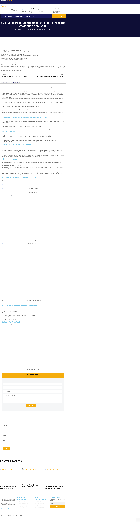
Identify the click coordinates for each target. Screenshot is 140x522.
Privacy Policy (45, 514)
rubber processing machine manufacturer (16, 70)
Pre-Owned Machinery (19, 16)
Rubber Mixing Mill (38, 501)
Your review (5, 425)
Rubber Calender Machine (39, 509)
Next (62, 74)
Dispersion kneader (8, 67)
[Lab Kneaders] (4, 6)
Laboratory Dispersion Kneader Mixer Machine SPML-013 (54, 487)
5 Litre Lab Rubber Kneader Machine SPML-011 (30, 486)
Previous (4, 74)
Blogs (55, 514)
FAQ (59, 514)
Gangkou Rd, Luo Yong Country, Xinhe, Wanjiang (57, 9)
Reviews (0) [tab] (15, 82)
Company (28, 16)
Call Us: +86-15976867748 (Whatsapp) (15, 10)
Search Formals (4, 517)
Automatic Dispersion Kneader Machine (9, 66)
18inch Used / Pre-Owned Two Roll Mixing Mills (14, 76)
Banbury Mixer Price (56, 66)
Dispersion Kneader (8, 64)
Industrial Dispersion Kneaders (17, 64)
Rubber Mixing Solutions (4, 70)
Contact (34, 16)
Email (4, 440)
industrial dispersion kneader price (18, 67)
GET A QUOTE (59, 16)
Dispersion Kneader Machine (40, 503)
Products (10, 16)
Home (5, 16)
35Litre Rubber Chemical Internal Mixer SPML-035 (50, 76)
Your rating (5, 423)
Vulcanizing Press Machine (40, 505)
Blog (39, 16)
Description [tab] (5, 82)
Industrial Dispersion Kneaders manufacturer (43, 67)
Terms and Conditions (37, 514)
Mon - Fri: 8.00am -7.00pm (32, 9)
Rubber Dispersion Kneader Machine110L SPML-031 (8, 487)
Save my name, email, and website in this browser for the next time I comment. (18, 445)
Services (51, 514)
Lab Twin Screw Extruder (39, 507)
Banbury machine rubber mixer (22, 66)
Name (4, 435)
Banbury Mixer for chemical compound (45, 66)
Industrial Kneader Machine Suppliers (58, 67)
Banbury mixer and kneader (33, 66)
